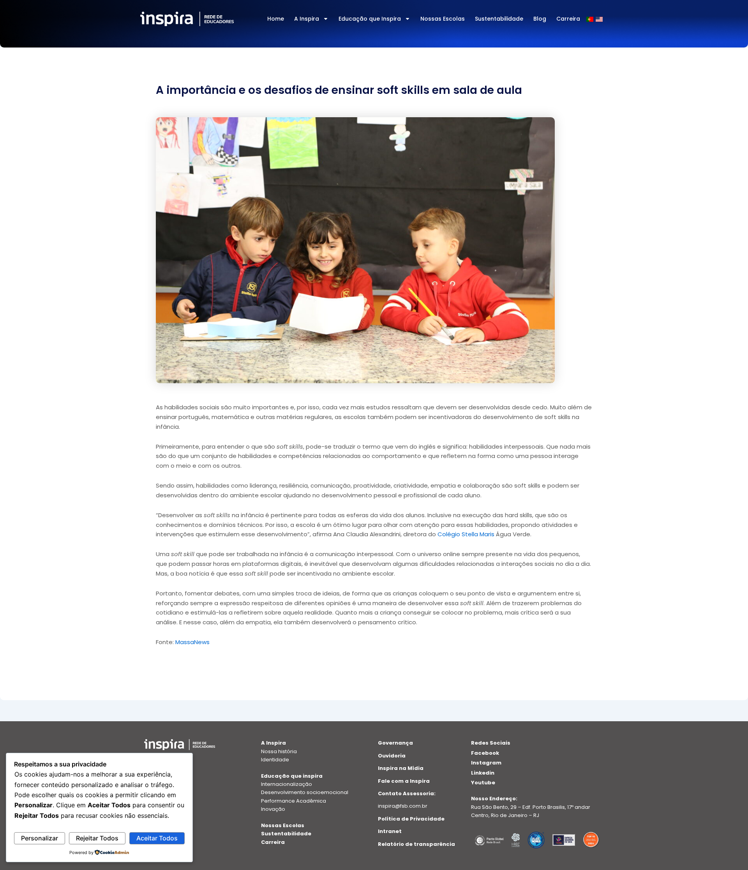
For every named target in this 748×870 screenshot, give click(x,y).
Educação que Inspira (370, 19)
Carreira (568, 19)
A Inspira (306, 19)
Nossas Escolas (442, 19)
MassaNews (192, 642)
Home (275, 19)
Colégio (450, 534)
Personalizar (39, 838)
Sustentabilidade (499, 19)
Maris (487, 534)
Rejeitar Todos (97, 838)
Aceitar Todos (157, 838)
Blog (539, 19)
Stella (471, 534)
